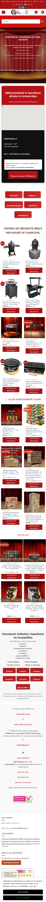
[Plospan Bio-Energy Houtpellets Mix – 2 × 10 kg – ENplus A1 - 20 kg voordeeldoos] (11, 414)
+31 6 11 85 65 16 (23, 758)
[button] (3, 12)
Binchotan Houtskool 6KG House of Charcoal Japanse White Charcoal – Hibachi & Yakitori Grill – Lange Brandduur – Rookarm (34, 567)
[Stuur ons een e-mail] (26, 7)
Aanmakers (23, 679)
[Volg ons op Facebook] (20, 7)
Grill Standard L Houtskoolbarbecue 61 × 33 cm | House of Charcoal (34, 343)
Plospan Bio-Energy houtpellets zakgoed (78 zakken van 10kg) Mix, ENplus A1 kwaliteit (34, 431)
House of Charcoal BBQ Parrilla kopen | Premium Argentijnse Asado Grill (33, 302)
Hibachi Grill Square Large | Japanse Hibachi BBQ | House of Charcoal (34, 383)
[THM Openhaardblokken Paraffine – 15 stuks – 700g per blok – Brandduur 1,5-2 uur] (11, 456)
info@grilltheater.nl (23, 745)
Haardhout (33, 205)
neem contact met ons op (23, 724)
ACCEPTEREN (23, 892)
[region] (23, 890)
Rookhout (36, 679)
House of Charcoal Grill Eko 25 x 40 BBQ (11, 342)
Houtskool (14, 195)
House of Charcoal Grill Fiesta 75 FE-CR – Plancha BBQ (11, 303)
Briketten (32, 195)
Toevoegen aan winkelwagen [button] (11, 272)
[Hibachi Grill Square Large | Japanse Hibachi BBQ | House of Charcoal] (34, 367)
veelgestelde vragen (23, 714)
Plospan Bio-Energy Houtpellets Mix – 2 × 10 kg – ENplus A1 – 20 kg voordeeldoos (11, 431)
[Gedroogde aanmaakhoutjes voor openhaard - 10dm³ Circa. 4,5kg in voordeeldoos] (11, 498)
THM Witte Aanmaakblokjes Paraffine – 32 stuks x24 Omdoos (11, 607)
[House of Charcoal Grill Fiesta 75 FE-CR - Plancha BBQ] (11, 288)
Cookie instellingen (23, 898)
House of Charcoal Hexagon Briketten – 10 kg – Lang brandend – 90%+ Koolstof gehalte (11, 566)
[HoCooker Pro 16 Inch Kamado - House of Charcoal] (34, 248)
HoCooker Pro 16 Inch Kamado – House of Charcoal (34, 263)
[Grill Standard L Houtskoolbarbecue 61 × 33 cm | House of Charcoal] (34, 327)
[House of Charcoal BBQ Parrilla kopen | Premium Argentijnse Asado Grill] (34, 287)
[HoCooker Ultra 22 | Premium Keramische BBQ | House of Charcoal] (11, 248)
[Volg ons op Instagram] (23, 7)
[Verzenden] (42, 21)
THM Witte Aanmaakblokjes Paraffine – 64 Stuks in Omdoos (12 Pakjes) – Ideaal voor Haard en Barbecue (34, 608)
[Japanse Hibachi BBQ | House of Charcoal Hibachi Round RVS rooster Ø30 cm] (11, 366)
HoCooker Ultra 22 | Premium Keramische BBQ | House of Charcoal (11, 264)
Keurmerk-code (23, 772)
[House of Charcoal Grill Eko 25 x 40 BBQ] (11, 327)
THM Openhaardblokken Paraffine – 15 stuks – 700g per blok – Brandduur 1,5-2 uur (10, 473)
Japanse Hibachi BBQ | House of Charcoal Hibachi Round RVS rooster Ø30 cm (11, 381)
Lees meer (33, 886)
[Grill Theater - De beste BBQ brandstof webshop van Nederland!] (20, 12)
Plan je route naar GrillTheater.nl (23, 176)
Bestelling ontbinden (11, 862)
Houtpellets (9, 679)
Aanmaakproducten (14, 205)
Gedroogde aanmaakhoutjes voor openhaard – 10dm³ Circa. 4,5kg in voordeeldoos (11, 514)
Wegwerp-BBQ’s (23, 687)
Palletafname (23, 215)
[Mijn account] (36, 12)
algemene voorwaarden (23, 782)
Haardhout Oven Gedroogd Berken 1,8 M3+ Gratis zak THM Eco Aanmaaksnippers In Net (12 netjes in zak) (34, 518)
